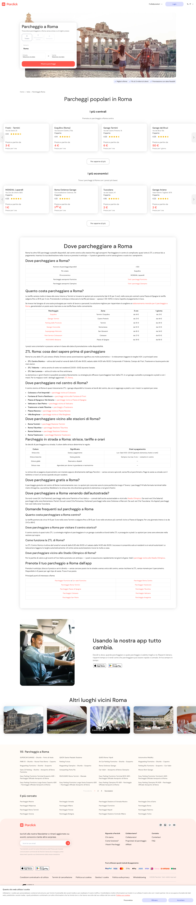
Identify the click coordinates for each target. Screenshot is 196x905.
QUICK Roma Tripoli (106, 757)
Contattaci (156, 837)
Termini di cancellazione (62, 877)
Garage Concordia (53, 327)
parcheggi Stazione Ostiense (56, 431)
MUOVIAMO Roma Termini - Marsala (72, 776)
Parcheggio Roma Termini (70, 585)
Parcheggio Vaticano (143, 593)
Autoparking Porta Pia (67, 770)
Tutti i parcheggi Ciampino (137, 284)
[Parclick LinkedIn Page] (165, 825)
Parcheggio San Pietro (71, 597)
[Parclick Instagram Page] (160, 825)
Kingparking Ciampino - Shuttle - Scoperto (75, 766)
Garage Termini (53, 319)
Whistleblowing (139, 877)
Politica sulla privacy (121, 877)
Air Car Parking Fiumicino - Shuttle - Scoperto (116, 762)
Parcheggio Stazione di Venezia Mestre (113, 802)
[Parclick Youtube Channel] (174, 825)
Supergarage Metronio (53, 331)
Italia (28, 92)
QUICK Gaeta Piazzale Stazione (70, 757)
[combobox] (50, 48)
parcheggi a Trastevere (63, 407)
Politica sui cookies (84, 877)
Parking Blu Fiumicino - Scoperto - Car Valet (154, 766)
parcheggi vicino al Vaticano (61, 403)
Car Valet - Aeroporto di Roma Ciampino (114, 770)
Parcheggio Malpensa (28, 806)
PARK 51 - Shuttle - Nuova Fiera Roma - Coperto (38, 762)
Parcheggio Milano (66, 806)
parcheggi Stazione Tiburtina (56, 427)
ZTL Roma (69, 377)
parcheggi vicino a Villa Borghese (56, 414)
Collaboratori (131, 837)
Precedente (87, 791)
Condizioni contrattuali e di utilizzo (34, 877)
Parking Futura (64, 762)
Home (22, 92)
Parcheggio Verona (27, 814)
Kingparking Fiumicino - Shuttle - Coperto (153, 762)
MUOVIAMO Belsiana (53, 340)
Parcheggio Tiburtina (143, 589)
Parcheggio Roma (38, 92)
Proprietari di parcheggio (136, 841)
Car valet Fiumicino (79, 581)
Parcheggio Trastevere (143, 585)
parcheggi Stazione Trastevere (58, 435)
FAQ (153, 841)
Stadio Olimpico (134, 498)
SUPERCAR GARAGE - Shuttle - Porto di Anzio (36, 757)
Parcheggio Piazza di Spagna (70, 589)
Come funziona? (112, 841)
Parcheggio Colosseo (70, 593)
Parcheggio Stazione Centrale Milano (112, 814)
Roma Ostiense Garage (107, 766)
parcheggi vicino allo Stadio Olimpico (149, 558)
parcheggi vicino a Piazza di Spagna (71, 400)
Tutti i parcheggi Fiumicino (137, 279)
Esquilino (53, 314)
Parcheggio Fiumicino (62, 581)
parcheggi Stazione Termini (53, 424)
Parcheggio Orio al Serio (147, 802)
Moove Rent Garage (145, 770)
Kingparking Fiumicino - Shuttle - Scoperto (36, 766)
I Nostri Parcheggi (112, 844)
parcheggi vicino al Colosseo (64, 392)
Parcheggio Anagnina (143, 597)
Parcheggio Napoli (105, 810)
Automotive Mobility (145, 757)
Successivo (109, 791)
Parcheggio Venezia (66, 802)
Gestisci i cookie (102, 877)
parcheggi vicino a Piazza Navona (56, 411)
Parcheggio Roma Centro (143, 581)
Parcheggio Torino (144, 814)
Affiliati (128, 844)
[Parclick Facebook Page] (170, 825)
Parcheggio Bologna (66, 814)
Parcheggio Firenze (66, 810)
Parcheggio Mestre (27, 802)
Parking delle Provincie (53, 323)
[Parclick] (10, 4)
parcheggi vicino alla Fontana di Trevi (70, 396)
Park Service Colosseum (53, 335)
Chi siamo (109, 837)
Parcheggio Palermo (145, 810)
